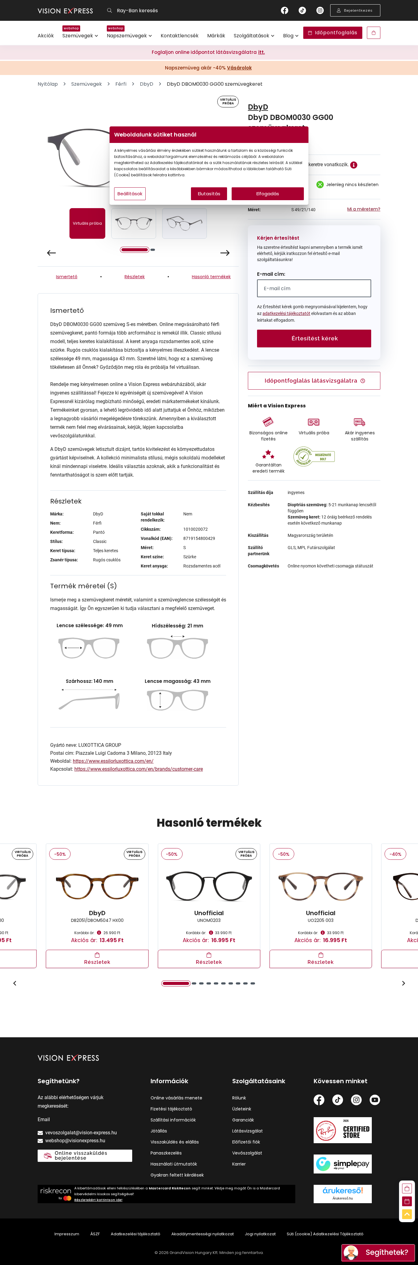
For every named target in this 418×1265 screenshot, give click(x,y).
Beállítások (130, 193)
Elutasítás (209, 193)
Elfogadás (267, 193)
